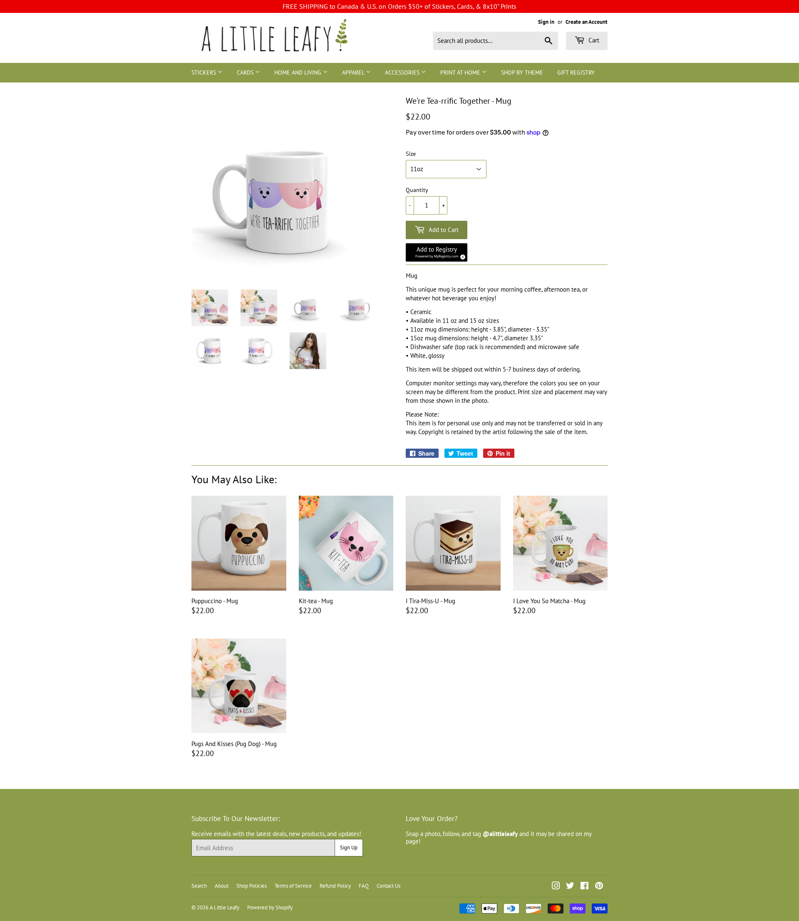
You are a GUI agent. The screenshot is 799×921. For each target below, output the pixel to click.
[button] (436, 252)
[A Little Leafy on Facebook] (584, 887)
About (221, 885)
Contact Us (388, 885)
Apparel (354, 72)
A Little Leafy (224, 907)
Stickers (204, 72)
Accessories (403, 72)
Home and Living (298, 72)
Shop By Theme (522, 72)
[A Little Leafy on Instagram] (556, 887)
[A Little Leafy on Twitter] (570, 887)
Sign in (546, 21)
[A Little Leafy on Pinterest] (599, 887)
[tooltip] (461, 256)
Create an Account (587, 21)
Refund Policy (335, 885)
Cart (593, 40)
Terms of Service (293, 885)
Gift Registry (576, 72)
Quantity (417, 190)
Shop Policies (251, 885)
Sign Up (348, 847)
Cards (246, 72)
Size (411, 153)
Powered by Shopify (270, 907)
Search (199, 885)
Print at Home (461, 72)
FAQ (364, 885)
